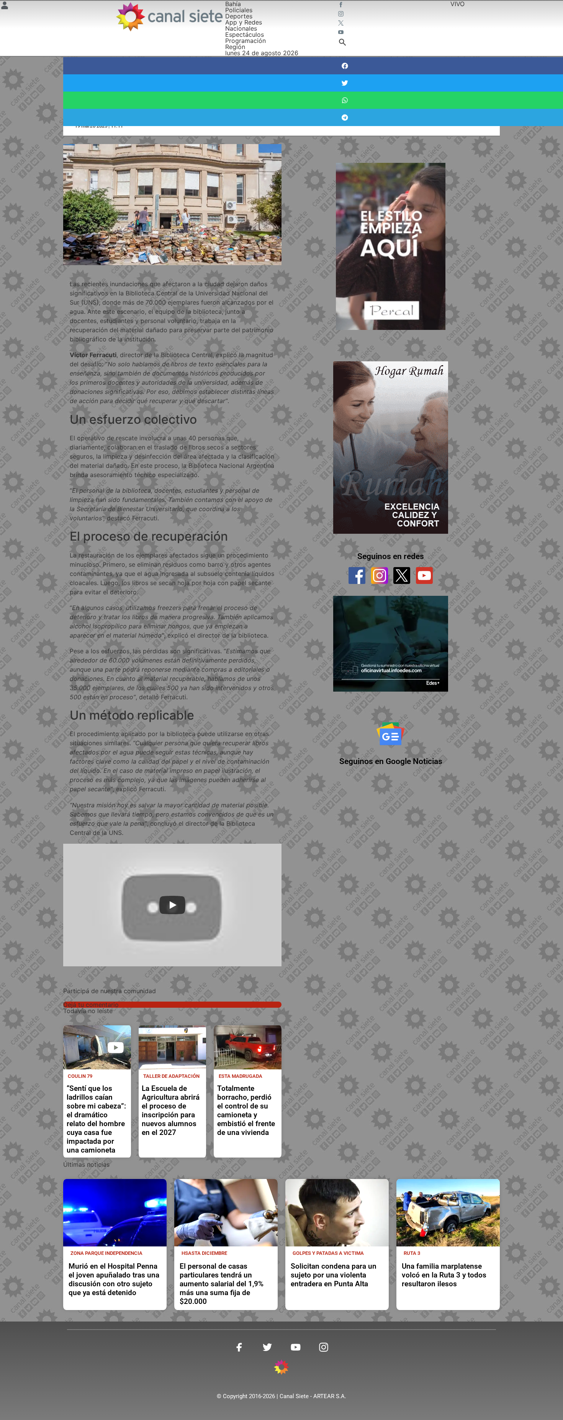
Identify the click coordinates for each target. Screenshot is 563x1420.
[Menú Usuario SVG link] (4, 6)
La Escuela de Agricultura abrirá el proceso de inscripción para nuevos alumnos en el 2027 (171, 1110)
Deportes (238, 16)
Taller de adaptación (171, 1076)
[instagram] (379, 575)
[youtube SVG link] (341, 33)
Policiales (238, 10)
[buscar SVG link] (342, 43)
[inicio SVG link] (281, 1368)
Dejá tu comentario (91, 1004)
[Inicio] (169, 17)
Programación (245, 40)
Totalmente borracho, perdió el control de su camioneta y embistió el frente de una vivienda (246, 1110)
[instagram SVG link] (341, 14)
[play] (115, 1047)
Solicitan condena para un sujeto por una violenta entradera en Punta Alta (333, 1275)
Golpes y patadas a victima (328, 1253)
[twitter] (402, 575)
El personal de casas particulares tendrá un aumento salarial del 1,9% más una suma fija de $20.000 (221, 1284)
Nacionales (241, 28)
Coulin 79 (80, 1076)
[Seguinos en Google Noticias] (390, 734)
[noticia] (97, 1047)
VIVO (457, 4)
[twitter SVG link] (341, 23)
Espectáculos (244, 34)
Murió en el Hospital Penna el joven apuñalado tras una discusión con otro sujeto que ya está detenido (114, 1279)
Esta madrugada (240, 1076)
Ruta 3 (412, 1253)
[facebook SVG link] (341, 5)
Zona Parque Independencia (106, 1253)
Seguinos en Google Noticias (390, 761)
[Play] (172, 905)
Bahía (233, 4)
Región (235, 47)
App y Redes (243, 22)
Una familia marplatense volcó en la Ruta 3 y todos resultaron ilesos (444, 1275)
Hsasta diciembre (204, 1253)
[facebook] (357, 575)
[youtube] (424, 575)
